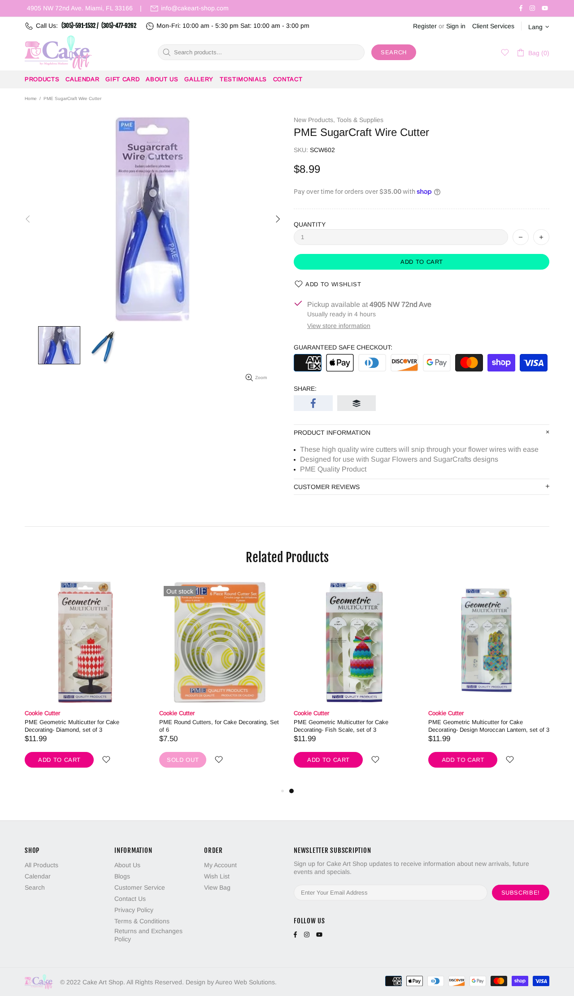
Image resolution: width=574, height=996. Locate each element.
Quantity (310, 224)
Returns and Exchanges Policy (148, 935)
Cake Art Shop (58, 52)
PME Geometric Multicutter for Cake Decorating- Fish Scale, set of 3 (341, 726)
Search (394, 52)
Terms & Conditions (142, 921)
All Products (41, 865)
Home (31, 98)
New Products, (314, 119)
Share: (305, 388)
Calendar (38, 876)
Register (425, 26)
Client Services (493, 26)
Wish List (217, 876)
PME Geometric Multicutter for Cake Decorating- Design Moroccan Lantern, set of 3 (488, 726)
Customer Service (139, 887)
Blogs (122, 876)
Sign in (455, 26)
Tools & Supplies (360, 119)
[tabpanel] (354, 683)
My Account (220, 865)
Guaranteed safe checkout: (343, 347)
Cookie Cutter (42, 713)
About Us (127, 865)
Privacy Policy (133, 909)
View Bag (217, 887)
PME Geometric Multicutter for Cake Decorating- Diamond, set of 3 (72, 726)
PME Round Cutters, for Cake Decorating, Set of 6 (219, 726)
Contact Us (130, 898)
